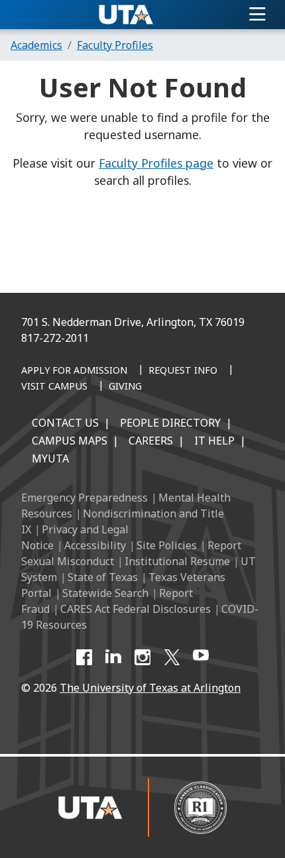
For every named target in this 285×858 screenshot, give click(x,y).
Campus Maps (69, 440)
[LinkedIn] (113, 657)
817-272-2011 (55, 338)
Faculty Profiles (115, 45)
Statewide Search (105, 593)
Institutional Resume (177, 561)
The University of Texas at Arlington (150, 687)
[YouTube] (201, 657)
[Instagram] (142, 657)
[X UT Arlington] (172, 657)
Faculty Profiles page (156, 163)
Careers (151, 440)
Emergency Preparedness (84, 497)
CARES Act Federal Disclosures (135, 609)
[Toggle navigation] (257, 14)
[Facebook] (84, 657)
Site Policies (167, 545)
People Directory (170, 422)
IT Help (214, 440)
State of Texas (103, 577)
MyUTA (50, 458)
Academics (36, 45)
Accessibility (95, 545)
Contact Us (65, 422)
